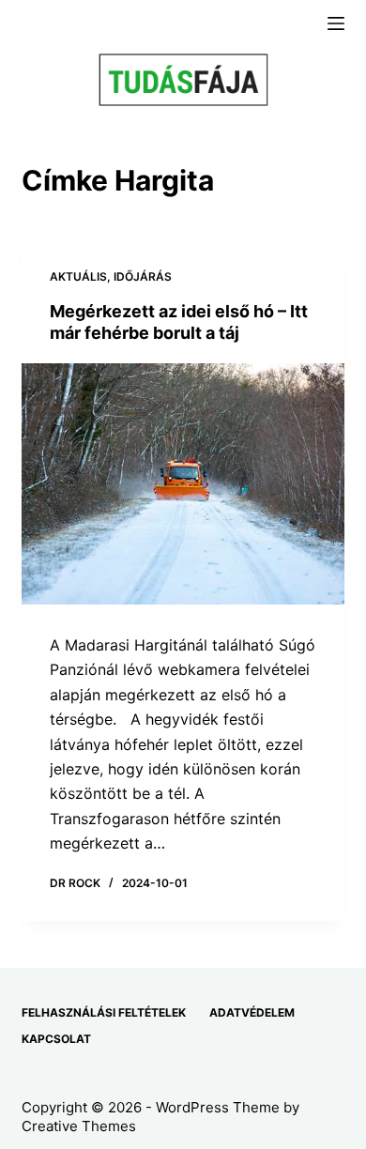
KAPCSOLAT (56, 1039)
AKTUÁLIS (78, 276)
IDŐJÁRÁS (143, 276)
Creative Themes (79, 1126)
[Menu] (336, 23)
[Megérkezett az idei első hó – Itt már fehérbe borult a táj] (182, 484)
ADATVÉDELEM (252, 1012)
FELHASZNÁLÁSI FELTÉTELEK (104, 1012)
